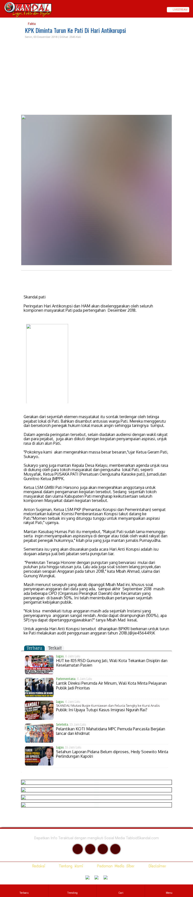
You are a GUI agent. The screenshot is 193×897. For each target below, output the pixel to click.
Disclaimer (156, 866)
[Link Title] (2, 9)
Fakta (31, 24)
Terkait (55, 648)
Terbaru (34, 648)
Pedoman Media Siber (114, 866)
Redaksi (37, 866)
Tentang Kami (70, 866)
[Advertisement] (96, 77)
